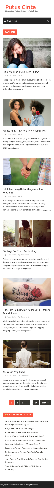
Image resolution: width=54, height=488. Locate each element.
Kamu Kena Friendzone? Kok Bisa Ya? (21, 432)
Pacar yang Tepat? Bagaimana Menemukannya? (26, 448)
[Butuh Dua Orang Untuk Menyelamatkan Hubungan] (27, 171)
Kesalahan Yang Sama (14, 372)
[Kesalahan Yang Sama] (27, 354)
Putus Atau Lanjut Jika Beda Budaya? (21, 71)
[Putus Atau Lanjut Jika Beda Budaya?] (27, 52)
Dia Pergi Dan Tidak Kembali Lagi (20, 251)
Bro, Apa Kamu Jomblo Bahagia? (19, 428)
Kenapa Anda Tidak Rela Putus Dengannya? (25, 130)
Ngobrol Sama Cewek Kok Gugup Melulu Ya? (24, 436)
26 (36, 402)
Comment (25, 255)
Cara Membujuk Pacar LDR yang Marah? (22, 444)
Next (44, 402)
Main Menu (12, 20)
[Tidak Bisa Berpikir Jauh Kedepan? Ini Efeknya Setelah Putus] (27, 291)
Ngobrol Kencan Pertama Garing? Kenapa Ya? (25, 440)
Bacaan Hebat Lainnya (19, 414)
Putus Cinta (20, 7)
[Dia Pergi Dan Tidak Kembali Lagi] (27, 233)
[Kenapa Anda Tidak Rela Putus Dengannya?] (27, 112)
